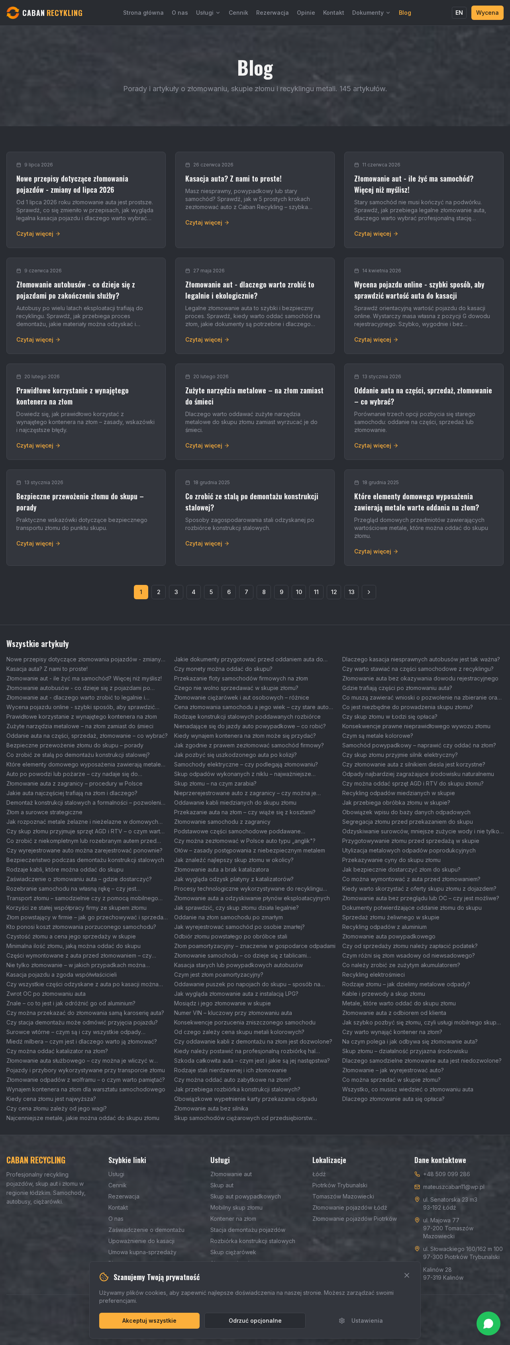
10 (299, 591)
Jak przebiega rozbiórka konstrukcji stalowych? (237, 1089)
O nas (180, 12)
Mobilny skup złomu (236, 1207)
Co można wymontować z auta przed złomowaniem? (411, 879)
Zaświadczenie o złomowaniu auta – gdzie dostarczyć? (79, 879)
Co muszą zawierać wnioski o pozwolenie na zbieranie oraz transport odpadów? (421, 698)
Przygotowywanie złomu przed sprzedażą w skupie (410, 840)
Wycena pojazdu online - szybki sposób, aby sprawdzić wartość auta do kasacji (80, 707)
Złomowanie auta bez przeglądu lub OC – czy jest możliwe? (420, 898)
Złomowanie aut (231, 1174)
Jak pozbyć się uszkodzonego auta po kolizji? (235, 754)
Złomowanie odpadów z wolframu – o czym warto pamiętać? (85, 1079)
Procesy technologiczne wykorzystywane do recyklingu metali (248, 889)
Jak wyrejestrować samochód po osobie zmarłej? (239, 926)
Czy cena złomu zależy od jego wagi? (56, 1108)
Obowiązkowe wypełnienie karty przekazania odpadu (245, 1098)
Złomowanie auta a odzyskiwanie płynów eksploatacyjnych (252, 898)
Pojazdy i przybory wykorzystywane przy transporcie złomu (85, 1070)
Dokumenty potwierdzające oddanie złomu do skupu (412, 907)
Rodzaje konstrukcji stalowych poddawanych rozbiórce (247, 716)
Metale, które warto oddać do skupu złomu (399, 1003)
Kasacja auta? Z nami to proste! (47, 668)
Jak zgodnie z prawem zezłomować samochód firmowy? (249, 745)
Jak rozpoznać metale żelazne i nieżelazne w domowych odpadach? (82, 822)
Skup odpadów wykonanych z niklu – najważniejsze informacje (242, 774)
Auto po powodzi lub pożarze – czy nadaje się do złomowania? (72, 774)
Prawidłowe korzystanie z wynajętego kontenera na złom (81, 716)
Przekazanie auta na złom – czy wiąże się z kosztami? (245, 812)
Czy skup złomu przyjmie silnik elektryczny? (400, 754)
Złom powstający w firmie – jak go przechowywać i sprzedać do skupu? (86, 917)
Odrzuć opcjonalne (255, 1320)
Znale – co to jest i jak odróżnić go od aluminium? (70, 1003)
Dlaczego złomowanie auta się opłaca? (393, 1098)
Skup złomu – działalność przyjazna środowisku (405, 1051)
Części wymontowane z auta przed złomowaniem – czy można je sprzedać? (79, 956)
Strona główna (143, 12)
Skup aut (221, 1185)
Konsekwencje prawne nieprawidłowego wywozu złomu (416, 726)
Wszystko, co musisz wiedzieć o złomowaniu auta (407, 1089)
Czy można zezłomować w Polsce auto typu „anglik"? (245, 840)
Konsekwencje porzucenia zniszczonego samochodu (245, 1022)
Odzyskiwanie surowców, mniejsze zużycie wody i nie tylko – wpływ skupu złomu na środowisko (423, 831)
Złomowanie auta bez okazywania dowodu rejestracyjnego (420, 678)
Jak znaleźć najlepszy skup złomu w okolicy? (234, 859)
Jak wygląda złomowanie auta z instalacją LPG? (236, 993)
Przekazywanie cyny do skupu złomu (391, 859)
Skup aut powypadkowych (245, 1196)
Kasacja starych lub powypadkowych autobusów (238, 965)
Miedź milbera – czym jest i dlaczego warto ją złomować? (81, 1041)
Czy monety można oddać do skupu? (223, 668)
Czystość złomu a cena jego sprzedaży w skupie (71, 936)
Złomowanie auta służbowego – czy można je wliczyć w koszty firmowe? (79, 1061)
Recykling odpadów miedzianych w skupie (398, 793)
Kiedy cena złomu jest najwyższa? (51, 1098)
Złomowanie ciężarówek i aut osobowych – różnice (241, 697)
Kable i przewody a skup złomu (383, 993)
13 (352, 591)
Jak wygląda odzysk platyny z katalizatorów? (234, 879)
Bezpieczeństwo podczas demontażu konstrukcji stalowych (85, 859)
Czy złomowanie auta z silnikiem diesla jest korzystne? (413, 764)
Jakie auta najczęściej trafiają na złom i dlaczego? (71, 793)
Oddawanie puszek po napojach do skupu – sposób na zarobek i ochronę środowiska (247, 984)
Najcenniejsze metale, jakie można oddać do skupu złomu (82, 1117)
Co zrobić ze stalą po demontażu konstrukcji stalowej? (78, 754)
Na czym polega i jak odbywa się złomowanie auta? (410, 1041)
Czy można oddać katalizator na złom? (57, 1051)
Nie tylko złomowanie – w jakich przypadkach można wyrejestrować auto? (75, 965)
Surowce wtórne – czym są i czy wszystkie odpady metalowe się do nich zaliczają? (73, 1032)
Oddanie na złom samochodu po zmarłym (228, 917)
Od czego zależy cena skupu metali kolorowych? (239, 1031)
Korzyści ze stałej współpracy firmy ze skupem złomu (76, 907)
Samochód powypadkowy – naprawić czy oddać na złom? (419, 745)
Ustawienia (367, 1320)
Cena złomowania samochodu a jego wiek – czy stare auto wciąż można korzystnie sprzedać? (251, 707)
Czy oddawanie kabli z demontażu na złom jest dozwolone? (253, 1041)
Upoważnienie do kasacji (141, 1240)
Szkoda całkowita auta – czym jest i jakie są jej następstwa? (252, 1060)
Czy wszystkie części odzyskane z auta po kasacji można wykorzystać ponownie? (82, 984)
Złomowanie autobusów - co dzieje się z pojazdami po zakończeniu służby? (78, 688)
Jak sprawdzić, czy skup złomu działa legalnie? (236, 907)
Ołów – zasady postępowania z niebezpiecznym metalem (249, 850)
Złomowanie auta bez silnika (211, 1108)
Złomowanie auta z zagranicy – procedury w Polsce (74, 783)
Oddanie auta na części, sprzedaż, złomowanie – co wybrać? (87, 735)
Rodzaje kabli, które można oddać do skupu (65, 869)
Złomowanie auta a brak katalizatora (221, 869)
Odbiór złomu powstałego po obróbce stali (230, 936)
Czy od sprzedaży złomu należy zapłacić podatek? (410, 945)
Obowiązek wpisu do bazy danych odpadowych (406, 812)
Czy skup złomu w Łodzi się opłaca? (389, 716)
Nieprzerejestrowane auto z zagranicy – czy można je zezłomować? (245, 793)
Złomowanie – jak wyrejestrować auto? (393, 1070)
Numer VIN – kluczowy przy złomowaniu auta (233, 1012)
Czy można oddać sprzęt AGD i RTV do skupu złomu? (413, 783)
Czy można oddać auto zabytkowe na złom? (232, 1079)
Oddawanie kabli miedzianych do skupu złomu (235, 802)
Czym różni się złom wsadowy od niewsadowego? (408, 955)
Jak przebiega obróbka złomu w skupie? (396, 802)
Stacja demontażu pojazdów (247, 1229)
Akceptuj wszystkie (149, 1320)
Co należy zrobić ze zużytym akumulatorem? (401, 965)
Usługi (205, 12)
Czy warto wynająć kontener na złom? (392, 1031)
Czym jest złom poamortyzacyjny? (218, 974)
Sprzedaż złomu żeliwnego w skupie (390, 917)
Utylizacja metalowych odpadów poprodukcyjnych (409, 850)
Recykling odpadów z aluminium (384, 926)
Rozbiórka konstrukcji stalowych (252, 1240)
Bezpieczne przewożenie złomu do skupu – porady (74, 745)
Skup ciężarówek (233, 1252)
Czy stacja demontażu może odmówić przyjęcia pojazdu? (82, 1022)
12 (334, 591)
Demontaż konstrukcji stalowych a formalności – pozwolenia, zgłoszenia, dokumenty (86, 803)
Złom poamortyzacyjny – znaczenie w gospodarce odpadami (254, 945)
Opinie (306, 12)
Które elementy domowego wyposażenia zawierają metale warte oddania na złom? (83, 764)
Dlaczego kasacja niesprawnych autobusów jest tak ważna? (421, 659)
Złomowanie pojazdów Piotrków (354, 1218)
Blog (405, 12)
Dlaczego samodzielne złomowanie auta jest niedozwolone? (422, 1060)
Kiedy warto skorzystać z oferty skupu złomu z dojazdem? (419, 888)
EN (459, 12)
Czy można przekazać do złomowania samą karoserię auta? (85, 1012)
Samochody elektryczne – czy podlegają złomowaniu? (246, 764)
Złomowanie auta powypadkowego (388, 936)
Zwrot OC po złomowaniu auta (46, 993)
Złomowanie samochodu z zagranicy (222, 821)
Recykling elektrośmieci (373, 974)
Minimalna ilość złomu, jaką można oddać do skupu (73, 945)
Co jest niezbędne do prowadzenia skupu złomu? (407, 707)
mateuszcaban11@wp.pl (453, 1186)
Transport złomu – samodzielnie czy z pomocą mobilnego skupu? (82, 898)
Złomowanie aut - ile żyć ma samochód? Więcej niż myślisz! (84, 678)
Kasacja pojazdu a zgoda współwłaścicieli (61, 974)
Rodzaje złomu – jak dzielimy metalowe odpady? (406, 984)
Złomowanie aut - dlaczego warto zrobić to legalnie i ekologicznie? (75, 698)
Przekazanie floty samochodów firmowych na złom (241, 678)
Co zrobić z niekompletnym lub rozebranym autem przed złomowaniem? (81, 841)
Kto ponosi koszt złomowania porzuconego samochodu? (81, 926)
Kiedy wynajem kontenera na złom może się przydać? (245, 735)
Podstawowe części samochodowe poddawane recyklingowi (237, 831)
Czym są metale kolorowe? (377, 735)
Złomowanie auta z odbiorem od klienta (394, 1012)
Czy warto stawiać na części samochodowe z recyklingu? (418, 668)
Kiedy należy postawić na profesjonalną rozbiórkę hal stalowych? (245, 1051)
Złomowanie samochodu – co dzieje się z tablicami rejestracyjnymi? (240, 956)
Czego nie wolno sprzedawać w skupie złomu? (236, 687)
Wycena (487, 12)
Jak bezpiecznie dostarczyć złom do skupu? (401, 869)
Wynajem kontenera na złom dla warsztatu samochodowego (85, 1089)
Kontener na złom (233, 1218)
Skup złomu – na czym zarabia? (215, 783)
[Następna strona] (369, 592)
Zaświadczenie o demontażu (146, 1229)
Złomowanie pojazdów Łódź (349, 1207)
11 (316, 591)
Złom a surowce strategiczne (44, 812)
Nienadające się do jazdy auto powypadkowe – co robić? (250, 726)
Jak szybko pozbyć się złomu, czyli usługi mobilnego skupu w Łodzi (421, 1022)
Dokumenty (368, 12)
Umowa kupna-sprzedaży (142, 1252)
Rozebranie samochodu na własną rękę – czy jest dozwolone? (71, 889)
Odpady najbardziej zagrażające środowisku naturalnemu (418, 773)
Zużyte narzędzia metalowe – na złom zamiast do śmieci (79, 726)
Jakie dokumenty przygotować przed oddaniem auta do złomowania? (248, 659)
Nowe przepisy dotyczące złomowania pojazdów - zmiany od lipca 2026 (83, 659)
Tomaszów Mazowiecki (343, 1196)
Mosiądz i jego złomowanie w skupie (222, 1003)
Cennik (238, 12)
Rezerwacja (272, 12)
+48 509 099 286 (446, 1174)
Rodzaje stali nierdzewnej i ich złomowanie (230, 1070)
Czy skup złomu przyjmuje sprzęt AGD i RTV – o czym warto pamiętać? (85, 831)
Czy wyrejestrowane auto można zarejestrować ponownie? (84, 850)
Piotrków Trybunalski (339, 1185)
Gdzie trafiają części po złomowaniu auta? (397, 687)
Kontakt (333, 12)
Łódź (319, 1174)
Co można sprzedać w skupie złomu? (391, 1079)
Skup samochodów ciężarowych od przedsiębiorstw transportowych (243, 1118)
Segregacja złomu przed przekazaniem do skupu (407, 821)
